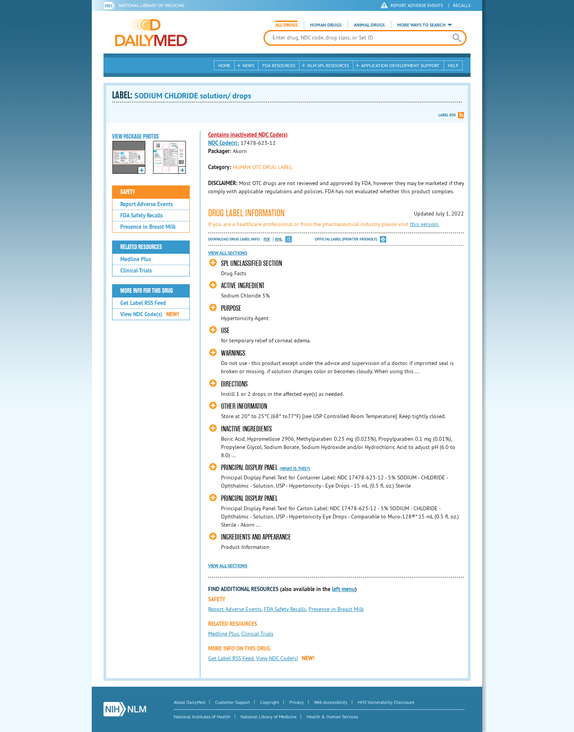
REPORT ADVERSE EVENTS (416, 5)
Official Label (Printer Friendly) (346, 239)
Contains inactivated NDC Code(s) (248, 134)
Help (453, 65)
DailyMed (151, 32)
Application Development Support (400, 65)
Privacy (296, 702)
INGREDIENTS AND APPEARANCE (256, 537)
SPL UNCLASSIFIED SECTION (251, 263)
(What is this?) (295, 468)
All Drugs (286, 25)
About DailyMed (189, 702)
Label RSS (447, 115)
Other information (244, 406)
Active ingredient (242, 285)
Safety (127, 192)
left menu (343, 589)
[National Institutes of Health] (111, 5)
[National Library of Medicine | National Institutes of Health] (124, 709)
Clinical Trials (136, 270)
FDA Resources (278, 65)
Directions (234, 383)
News (248, 65)
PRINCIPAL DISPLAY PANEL (249, 467)
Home (224, 65)
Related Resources (141, 247)
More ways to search (421, 25)
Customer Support (232, 702)
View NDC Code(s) (149, 314)
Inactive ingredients (246, 428)
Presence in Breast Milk (148, 226)
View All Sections (227, 253)
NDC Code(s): (223, 142)
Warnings (233, 353)
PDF (267, 239)
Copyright (269, 702)
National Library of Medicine (151, 5)
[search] (456, 38)
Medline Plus (135, 259)
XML (278, 239)
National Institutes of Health (202, 717)
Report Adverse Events (146, 204)
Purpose (231, 308)
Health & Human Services (332, 717)
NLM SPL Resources (328, 65)
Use (225, 330)
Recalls (462, 5)
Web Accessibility (331, 702)
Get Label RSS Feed (143, 302)
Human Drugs (325, 25)
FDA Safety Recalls (141, 215)
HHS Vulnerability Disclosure (386, 702)
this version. (424, 224)
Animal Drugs (369, 25)
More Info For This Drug (146, 291)
